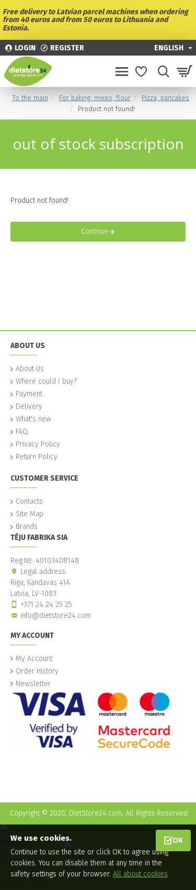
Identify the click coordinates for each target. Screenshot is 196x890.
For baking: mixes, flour (95, 98)
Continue (94, 231)
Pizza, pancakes (165, 98)
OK (177, 840)
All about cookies (140, 874)
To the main (30, 98)
